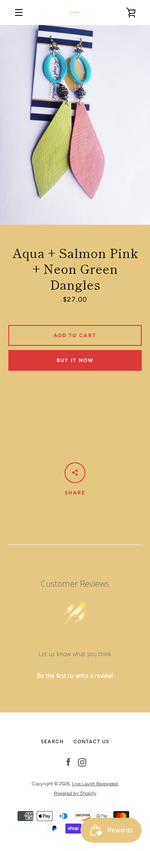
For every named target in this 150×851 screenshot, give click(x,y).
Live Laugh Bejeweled (95, 783)
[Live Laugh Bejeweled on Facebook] (68, 762)
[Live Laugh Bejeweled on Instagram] (82, 762)
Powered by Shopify (75, 793)
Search (52, 741)
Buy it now (75, 360)
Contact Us (91, 741)
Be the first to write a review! (75, 676)
